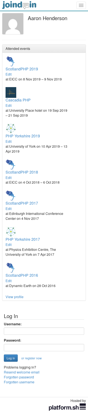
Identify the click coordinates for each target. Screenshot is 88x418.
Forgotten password (19, 377)
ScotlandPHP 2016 (22, 275)
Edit (9, 74)
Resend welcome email (22, 372)
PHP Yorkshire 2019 (23, 135)
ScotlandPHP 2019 (22, 68)
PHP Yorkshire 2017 (23, 239)
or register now (31, 358)
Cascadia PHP (18, 100)
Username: (13, 324)
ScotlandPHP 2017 (22, 203)
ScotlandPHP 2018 (22, 172)
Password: (12, 340)
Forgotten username (19, 381)
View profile (14, 296)
